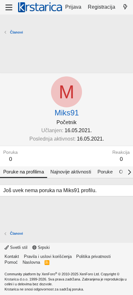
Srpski (43, 247)
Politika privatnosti (93, 256)
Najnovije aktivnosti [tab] (70, 171)
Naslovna (31, 262)
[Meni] (8, 7)
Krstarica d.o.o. (16, 279)
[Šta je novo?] (125, 7)
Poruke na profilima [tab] (23, 171)
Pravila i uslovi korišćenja (48, 256)
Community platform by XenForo (52, 274)
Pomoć (11, 262)
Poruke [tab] (105, 171)
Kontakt (12, 256)
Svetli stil (18, 247)
